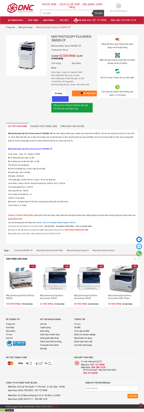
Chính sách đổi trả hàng (51, 341)
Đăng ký (124, 11)
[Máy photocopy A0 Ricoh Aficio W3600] (21, 279)
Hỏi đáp (43, 348)
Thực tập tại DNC (82, 331)
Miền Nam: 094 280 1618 (123, 20)
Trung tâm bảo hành (49, 345)
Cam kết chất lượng (83, 345)
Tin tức (63, 20)
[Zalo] (139, 246)
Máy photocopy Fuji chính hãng (49, 250)
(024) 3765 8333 (25, 390)
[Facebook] (139, 239)
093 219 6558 (90, 373)
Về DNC (77, 327)
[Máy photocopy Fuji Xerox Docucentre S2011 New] (123, 279)
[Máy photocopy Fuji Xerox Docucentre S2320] (55, 279)
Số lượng (58, 93)
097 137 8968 (97, 364)
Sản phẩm (48, 20)
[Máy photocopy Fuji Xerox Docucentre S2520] (89, 279)
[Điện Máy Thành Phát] (21, 8)
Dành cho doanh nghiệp (84, 334)
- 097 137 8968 (40, 390)
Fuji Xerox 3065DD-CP (23, 250)
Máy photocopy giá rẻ (39, 234)
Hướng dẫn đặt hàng (49, 338)
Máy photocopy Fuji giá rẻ (78, 250)
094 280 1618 (98, 367)
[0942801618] (139, 253)
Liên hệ (9, 338)
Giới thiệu (33, 20)
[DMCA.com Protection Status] (7, 410)
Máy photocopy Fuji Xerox (103, 250)
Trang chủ (16, 20)
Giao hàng (44, 331)
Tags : (7, 250)
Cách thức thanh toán (50, 334)
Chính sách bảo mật (83, 341)
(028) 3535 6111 (25, 399)
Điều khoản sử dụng (83, 338)
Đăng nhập (114, 11)
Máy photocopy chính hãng (19, 234)
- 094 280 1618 (40, 399)
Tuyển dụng (45, 327)
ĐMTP (55, 406)
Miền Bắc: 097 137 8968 (94, 20)
